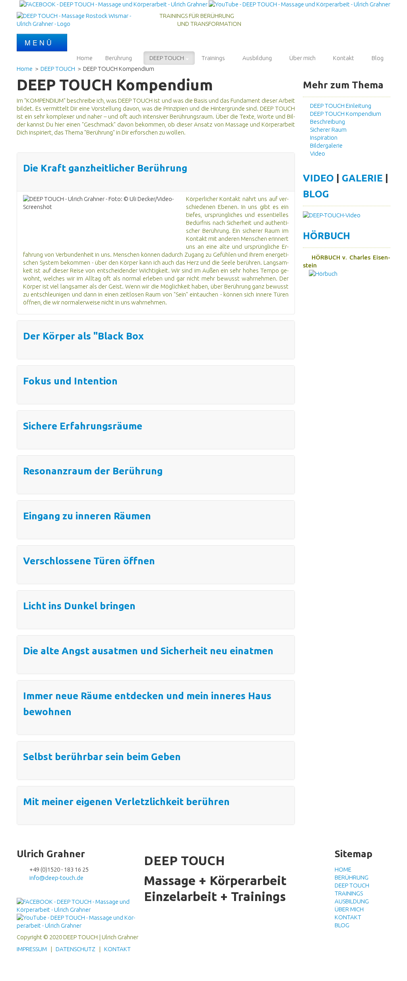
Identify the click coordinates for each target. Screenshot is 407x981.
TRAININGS (349, 893)
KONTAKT (348, 917)
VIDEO (318, 177)
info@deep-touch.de (56, 877)
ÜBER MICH (349, 909)
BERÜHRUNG (351, 877)
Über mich (302, 58)
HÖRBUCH (326, 235)
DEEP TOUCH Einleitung (339, 105)
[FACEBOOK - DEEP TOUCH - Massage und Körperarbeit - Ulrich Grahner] (113, 3)
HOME (343, 869)
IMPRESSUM (32, 949)
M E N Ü (39, 42)
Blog (378, 58)
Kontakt (343, 58)
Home (85, 58)
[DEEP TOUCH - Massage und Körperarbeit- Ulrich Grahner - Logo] (76, 19)
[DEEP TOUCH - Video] (331, 214)
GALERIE (362, 177)
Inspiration (322, 137)
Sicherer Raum (327, 129)
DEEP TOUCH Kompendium (344, 113)
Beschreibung (326, 121)
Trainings (213, 58)
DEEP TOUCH (166, 58)
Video (316, 153)
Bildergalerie (325, 145)
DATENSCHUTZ (75, 949)
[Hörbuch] (320, 273)
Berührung (118, 58)
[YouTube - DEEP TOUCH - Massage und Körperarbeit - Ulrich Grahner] (299, 3)
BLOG (316, 193)
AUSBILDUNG (352, 901)
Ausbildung (257, 58)
